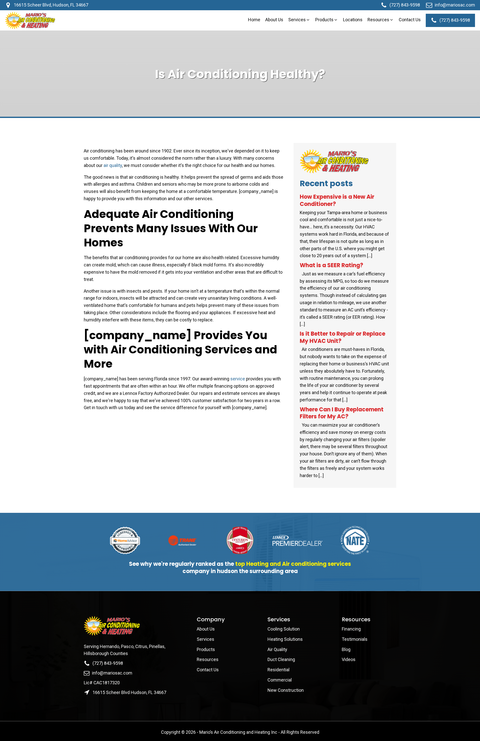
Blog (346, 649)
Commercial (280, 680)
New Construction (286, 690)
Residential (279, 669)
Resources (207, 659)
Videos (349, 659)
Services (205, 639)
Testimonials (355, 639)
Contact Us (208, 669)
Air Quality (277, 649)
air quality (113, 165)
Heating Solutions (285, 639)
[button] (299, 20)
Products (206, 649)
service (237, 378)
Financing (351, 629)
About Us (206, 629)
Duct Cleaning (281, 659)
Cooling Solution (284, 629)
